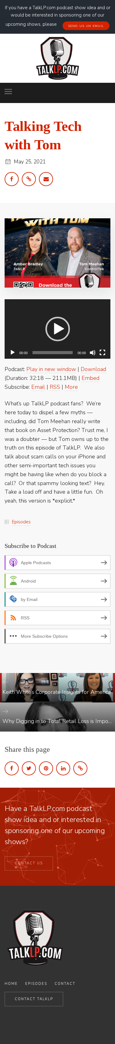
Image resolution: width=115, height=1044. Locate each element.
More (71, 387)
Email (38, 387)
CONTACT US (29, 863)
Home (11, 983)
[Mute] (93, 353)
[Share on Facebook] (12, 768)
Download (93, 369)
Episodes (21, 522)
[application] (57, 329)
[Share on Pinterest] (46, 768)
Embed (90, 378)
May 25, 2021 (30, 161)
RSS (55, 387)
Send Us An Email (86, 26)
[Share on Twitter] (29, 768)
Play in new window (51, 369)
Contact (65, 983)
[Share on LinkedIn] (63, 768)
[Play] (13, 353)
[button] (57, 329)
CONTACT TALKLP (34, 999)
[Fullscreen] (102, 353)
